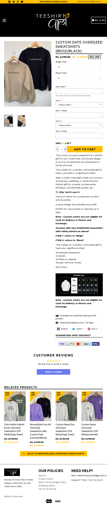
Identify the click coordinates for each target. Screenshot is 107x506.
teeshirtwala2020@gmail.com (89, 2)
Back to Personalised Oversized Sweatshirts (55, 453)
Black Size (61, 73)
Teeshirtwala (17, 496)
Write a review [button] (53, 372)
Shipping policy (46, 485)
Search (42, 475)
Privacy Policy (45, 479)
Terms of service (47, 489)
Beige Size (61, 61)
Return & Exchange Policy (52, 482)
